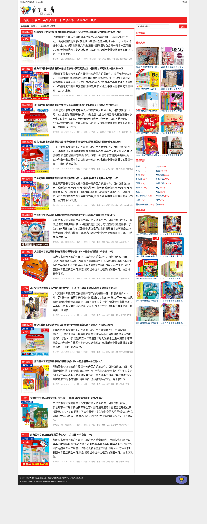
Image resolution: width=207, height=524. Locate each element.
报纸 (109, 59)
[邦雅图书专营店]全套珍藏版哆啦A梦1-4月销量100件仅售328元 (61, 434)
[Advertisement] (84, 504)
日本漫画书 (67, 20)
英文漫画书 (50, 20)
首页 (184, 2)
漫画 (140, 183)
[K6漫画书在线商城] (37, 10)
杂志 (104, 59)
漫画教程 (82, 20)
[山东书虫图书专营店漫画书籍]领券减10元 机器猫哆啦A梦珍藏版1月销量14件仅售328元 (77, 142)
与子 (160, 188)
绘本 (140, 175)
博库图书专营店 (145, 204)
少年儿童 (162, 196)
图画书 (161, 171)
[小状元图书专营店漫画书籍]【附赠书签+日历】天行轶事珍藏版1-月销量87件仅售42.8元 (73, 288)
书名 (160, 192)
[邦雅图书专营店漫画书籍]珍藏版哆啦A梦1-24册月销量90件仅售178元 (68, 361)
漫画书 (141, 188)
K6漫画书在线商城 (27, 2)
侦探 (160, 204)
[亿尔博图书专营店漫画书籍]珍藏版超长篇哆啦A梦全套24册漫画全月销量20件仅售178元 (77, 32)
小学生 (36, 20)
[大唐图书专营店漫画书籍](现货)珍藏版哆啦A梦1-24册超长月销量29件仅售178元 (73, 251)
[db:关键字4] (101, 132)
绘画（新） (163, 183)
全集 (140, 200)
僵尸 (160, 200)
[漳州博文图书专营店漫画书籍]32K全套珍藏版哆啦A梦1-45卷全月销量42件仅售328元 (76, 105)
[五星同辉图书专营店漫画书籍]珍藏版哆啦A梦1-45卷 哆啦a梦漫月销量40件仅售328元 (76, 178)
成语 (140, 192)
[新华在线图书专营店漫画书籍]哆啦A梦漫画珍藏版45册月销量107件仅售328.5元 (73, 325)
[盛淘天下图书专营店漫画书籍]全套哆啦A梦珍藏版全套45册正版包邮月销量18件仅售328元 (78, 68)
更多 (93, 20)
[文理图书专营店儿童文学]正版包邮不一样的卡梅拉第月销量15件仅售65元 (66, 398)
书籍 (99, 59)
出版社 (141, 179)
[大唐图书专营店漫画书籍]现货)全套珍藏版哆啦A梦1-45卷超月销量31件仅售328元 (74, 215)
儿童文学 (114, 425)
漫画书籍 (115, 59)
